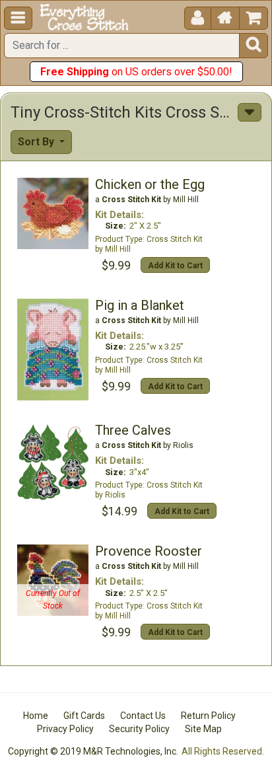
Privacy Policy (65, 729)
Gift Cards (84, 715)
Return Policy (208, 715)
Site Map (203, 729)
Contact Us (143, 715)
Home (35, 715)
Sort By (37, 141)
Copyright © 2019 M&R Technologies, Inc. (93, 751)
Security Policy (139, 729)
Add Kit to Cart (175, 265)
